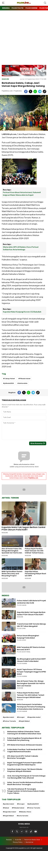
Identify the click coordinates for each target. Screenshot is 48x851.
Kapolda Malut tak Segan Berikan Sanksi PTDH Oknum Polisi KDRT (23, 528)
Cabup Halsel (9, 379)
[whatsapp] (35, 91)
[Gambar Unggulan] (24, 113)
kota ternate (23, 816)
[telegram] (40, 91)
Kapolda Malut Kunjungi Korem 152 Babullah (22, 312)
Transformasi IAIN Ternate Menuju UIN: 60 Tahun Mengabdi (31, 625)
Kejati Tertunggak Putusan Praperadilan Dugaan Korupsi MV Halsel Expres (24, 763)
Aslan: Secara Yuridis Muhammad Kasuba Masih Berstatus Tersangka (25, 783)
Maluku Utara (25, 812)
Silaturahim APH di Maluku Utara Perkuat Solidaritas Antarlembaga (21, 248)
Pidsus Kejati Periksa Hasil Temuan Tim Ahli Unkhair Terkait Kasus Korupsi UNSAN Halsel (34, 551)
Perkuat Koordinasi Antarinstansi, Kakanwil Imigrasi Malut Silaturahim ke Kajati (22, 193)
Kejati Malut (25, 721)
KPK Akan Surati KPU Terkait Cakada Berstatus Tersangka (22, 757)
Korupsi (21, 717)
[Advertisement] (24, 40)
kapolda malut (35, 717)
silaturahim (23, 383)
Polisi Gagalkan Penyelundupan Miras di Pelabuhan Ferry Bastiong (24, 739)
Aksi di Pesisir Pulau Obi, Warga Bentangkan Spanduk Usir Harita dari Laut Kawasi (12, 551)
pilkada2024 (9, 383)
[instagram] (26, 831)
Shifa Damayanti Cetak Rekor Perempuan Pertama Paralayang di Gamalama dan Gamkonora (31, 706)
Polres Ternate (10, 721)
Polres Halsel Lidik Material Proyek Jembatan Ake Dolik (31, 601)
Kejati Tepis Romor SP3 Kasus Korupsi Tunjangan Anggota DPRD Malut (31, 671)
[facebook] (26, 91)
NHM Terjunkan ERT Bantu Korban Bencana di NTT (31, 648)
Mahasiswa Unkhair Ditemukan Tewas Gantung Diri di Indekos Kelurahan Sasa (24, 732)
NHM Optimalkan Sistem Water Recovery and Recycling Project (12, 573)
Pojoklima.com (7, 91)
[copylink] (44, 91)
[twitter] (30, 91)
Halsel (6, 808)
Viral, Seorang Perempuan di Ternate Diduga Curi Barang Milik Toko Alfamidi (26, 777)
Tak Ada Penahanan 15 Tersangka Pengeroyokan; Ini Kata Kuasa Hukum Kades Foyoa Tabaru (26, 791)
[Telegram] (21, 831)
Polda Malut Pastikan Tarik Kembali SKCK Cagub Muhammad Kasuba (24, 750)
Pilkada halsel (25, 379)
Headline (5, 79)
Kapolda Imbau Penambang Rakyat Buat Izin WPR (35, 573)
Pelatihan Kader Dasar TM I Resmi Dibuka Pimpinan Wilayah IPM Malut (24, 770)
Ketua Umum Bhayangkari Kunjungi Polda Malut (28, 636)
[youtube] (35, 831)
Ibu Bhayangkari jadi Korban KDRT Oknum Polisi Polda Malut (31, 660)
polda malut (9, 717)
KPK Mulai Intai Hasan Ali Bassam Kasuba (24, 745)
